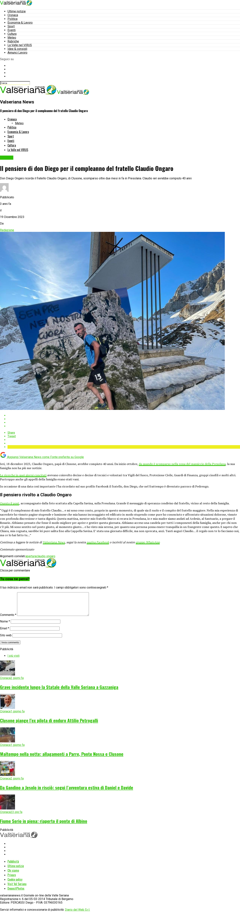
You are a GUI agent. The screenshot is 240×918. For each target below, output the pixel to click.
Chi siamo (13, 870)
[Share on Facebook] (124, 415)
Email (4, 628)
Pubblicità (13, 861)
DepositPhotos (16, 888)
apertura (31, 556)
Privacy (12, 875)
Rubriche (13, 41)
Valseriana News (54, 542)
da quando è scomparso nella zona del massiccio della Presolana (182, 464)
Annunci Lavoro (17, 52)
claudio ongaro (45, 556)
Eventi (12, 30)
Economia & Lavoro (20, 22)
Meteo (12, 37)
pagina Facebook (98, 542)
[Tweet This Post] (124, 419)
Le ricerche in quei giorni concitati (23, 475)
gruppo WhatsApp (148, 542)
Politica (12, 19)
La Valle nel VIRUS (20, 45)
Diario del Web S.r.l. (77, 909)
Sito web (6, 635)
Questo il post (9, 503)
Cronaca (13, 15)
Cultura (12, 34)
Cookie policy (15, 879)
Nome (5, 621)
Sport (11, 26)
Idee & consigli (17, 49)
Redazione (7, 230)
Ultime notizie (17, 11)
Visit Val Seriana (17, 884)
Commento (8, 615)
